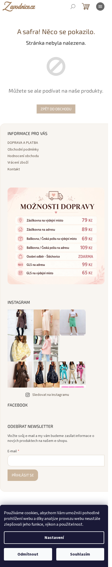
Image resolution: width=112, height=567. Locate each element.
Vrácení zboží (18, 162)
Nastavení (54, 537)
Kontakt (14, 169)
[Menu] (100, 6)
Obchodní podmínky (23, 149)
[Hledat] (73, 6)
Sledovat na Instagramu (50, 391)
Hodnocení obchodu (23, 156)
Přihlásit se (23, 471)
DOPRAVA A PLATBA (23, 142)
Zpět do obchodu (54, 109)
